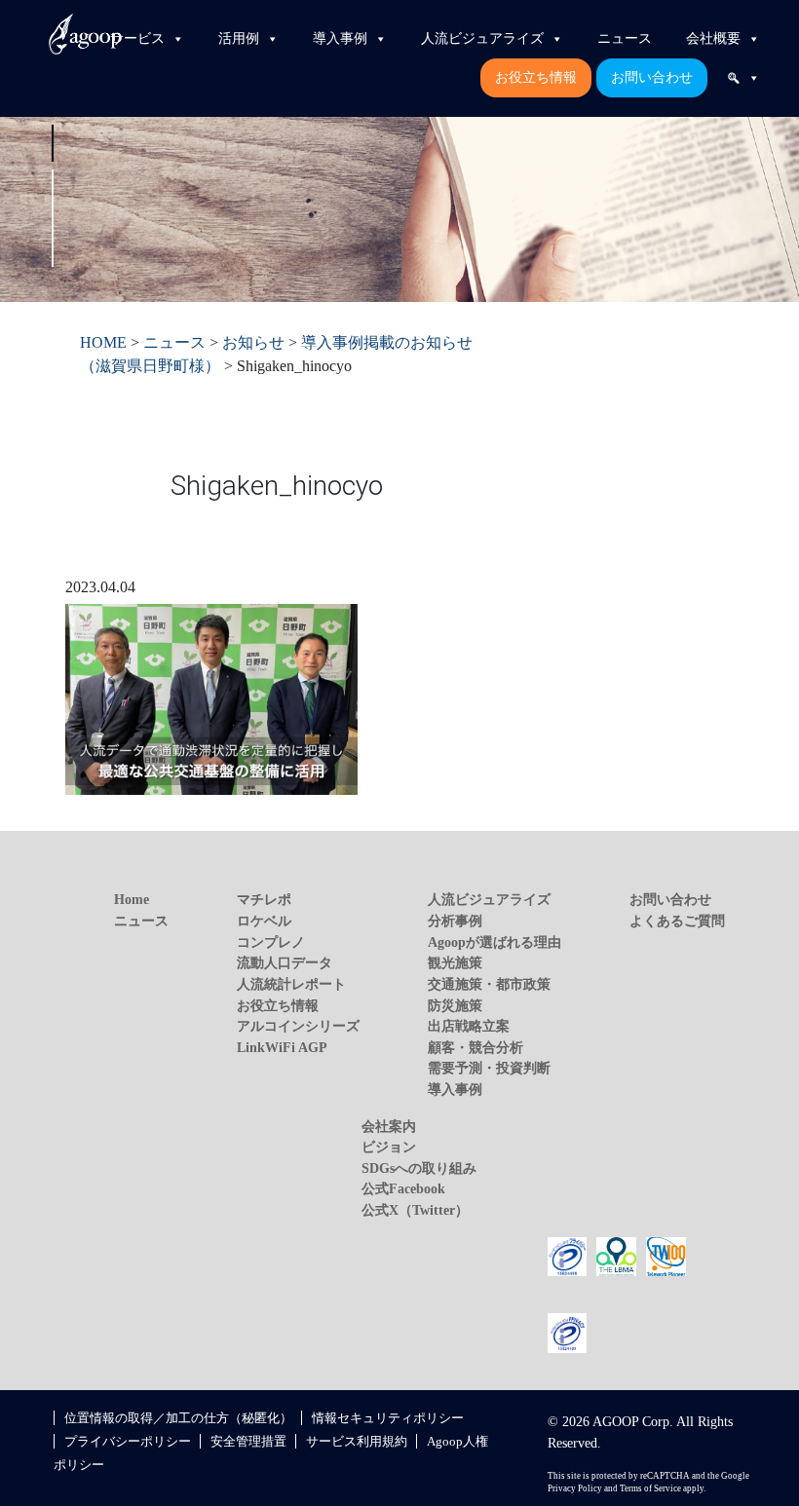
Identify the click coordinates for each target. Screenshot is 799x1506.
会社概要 (713, 38)
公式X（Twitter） (415, 1210)
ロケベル (264, 920)
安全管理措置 (248, 1441)
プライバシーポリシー (127, 1441)
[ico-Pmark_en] (568, 1331)
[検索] (743, 77)
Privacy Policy (575, 1488)
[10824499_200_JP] (568, 1254)
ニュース (624, 38)
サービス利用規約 (356, 1441)
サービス (137, 38)
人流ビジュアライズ (482, 38)
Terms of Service (650, 1488)
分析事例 (455, 920)
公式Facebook (403, 1188)
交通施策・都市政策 (489, 984)
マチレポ (264, 899)
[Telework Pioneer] (666, 1254)
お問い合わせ (652, 77)
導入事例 (340, 38)
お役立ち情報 (536, 77)
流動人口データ (284, 962)
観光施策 (455, 962)
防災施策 (455, 1005)
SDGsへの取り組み (418, 1168)
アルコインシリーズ (298, 1026)
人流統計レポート (291, 984)
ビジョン (388, 1146)
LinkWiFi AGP (282, 1047)
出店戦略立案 (469, 1026)
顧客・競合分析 (475, 1047)
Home (131, 899)
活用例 (238, 38)
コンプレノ (271, 942)
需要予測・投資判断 (489, 1067)
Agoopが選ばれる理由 (494, 942)
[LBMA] (616, 1254)
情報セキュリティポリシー (388, 1418)
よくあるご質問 (677, 920)
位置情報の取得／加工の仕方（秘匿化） (178, 1418)
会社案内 (388, 1126)
